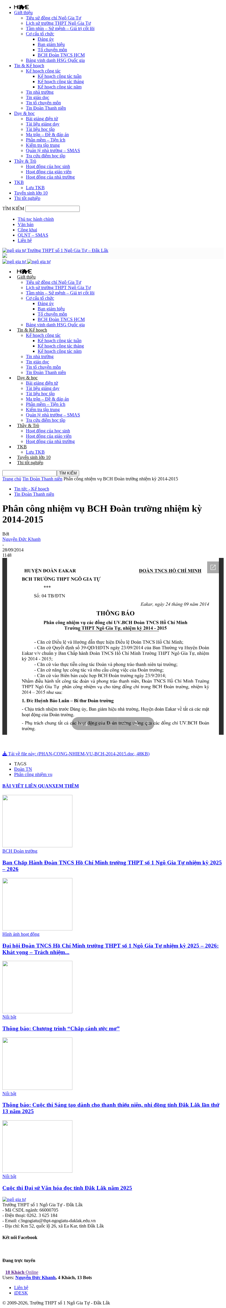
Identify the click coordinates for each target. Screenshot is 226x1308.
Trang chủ (11, 478)
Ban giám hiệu (51, 44)
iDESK (21, 1292)
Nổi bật (9, 1016)
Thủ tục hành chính (36, 219)
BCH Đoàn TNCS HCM (61, 54)
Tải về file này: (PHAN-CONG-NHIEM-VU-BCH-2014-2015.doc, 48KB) (78, 753)
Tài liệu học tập (40, 129)
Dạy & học (24, 113)
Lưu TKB (35, 187)
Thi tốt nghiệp (27, 198)
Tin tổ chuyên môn (43, 102)
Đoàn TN (23, 769)
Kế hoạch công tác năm (60, 86)
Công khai (27, 229)
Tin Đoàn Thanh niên (46, 108)
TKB (19, 182)
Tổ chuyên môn (52, 49)
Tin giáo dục (37, 97)
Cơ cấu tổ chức (40, 33)
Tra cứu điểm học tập (45, 155)
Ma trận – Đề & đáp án (47, 134)
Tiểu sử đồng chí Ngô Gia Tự (53, 17)
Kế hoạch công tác (43, 70)
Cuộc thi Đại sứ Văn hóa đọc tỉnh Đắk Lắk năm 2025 (67, 1188)
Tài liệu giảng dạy (42, 123)
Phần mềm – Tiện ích (45, 139)
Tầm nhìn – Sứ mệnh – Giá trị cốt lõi (60, 28)
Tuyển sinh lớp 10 (31, 192)
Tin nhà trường (40, 92)
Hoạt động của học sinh (48, 166)
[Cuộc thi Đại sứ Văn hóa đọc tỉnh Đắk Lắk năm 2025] (37, 1171)
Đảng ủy (46, 39)
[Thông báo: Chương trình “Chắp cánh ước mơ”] (37, 1011)
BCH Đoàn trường (19, 851)
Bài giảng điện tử (42, 118)
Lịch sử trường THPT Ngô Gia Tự (58, 23)
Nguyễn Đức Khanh (21, 539)
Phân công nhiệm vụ (33, 774)
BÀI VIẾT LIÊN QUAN (27, 785)
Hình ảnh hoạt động (20, 934)
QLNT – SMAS (33, 235)
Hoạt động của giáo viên (49, 171)
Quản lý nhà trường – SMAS (53, 150)
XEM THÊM (65, 785)
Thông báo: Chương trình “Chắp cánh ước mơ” (61, 1028)
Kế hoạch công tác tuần (60, 76)
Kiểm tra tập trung (43, 145)
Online (21, 1272)
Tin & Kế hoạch (29, 65)
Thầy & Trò (25, 161)
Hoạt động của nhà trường (50, 176)
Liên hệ (25, 240)
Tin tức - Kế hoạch (31, 488)
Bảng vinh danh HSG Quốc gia (55, 60)
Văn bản (26, 224)
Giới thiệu (23, 12)
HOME (21, 7)
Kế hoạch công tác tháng (61, 81)
